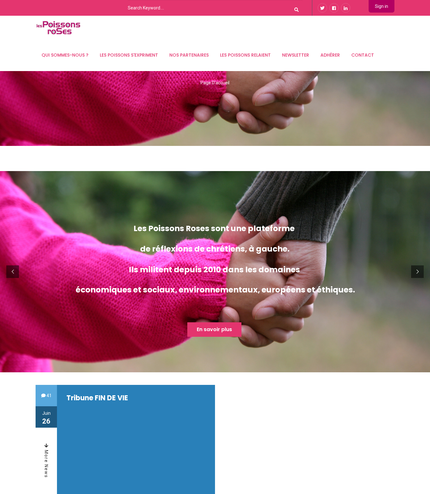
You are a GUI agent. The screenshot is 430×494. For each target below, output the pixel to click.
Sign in (381, 6)
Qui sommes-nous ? (65, 55)
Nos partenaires (189, 55)
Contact (362, 55)
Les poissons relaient (245, 55)
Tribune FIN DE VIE (97, 398)
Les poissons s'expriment (129, 55)
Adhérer (330, 55)
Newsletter (295, 55)
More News (46, 463)
